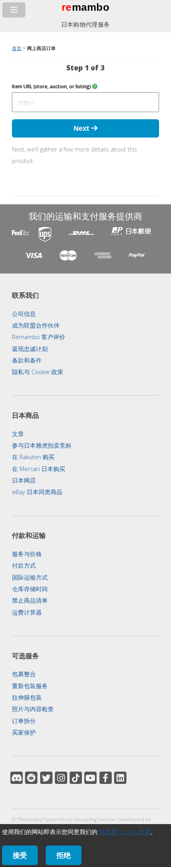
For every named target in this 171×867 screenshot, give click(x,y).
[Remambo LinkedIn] (120, 778)
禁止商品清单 (30, 600)
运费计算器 (27, 612)
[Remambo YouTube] (90, 778)
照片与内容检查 (33, 709)
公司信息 (24, 314)
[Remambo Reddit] (31, 778)
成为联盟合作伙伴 (36, 325)
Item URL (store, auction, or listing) (52, 86)
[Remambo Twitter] (46, 778)
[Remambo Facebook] (105, 778)
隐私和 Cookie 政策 (124, 832)
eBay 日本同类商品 (37, 492)
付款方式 (24, 565)
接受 (20, 855)
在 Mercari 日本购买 (38, 469)
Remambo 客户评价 (38, 337)
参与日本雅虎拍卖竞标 (42, 445)
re (67, 7)
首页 (16, 48)
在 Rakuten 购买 (33, 457)
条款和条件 (27, 360)
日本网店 (24, 480)
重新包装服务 (30, 686)
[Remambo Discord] (16, 778)
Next (82, 128)
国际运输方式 (30, 577)
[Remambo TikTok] (76, 778)
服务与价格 (27, 554)
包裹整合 (24, 674)
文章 (18, 434)
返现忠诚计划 (30, 349)
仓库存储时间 (30, 589)
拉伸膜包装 (27, 697)
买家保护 (24, 732)
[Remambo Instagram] (61, 778)
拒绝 (63, 855)
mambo (91, 7)
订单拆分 (24, 721)
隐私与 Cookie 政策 (37, 372)
